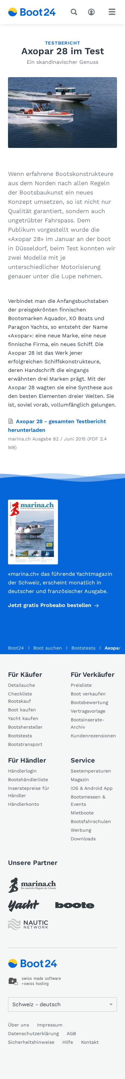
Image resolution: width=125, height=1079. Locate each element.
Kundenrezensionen (93, 735)
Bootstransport (25, 744)
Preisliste (81, 685)
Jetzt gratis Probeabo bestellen (49, 605)
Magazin (80, 779)
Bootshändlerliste (28, 779)
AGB (71, 1033)
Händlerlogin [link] (22, 771)
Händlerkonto (23, 804)
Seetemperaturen (91, 771)
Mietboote (82, 812)
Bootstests (20, 735)
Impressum (49, 1024)
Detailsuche (21, 685)
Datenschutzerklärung (33, 1033)
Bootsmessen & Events (88, 800)
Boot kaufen (22, 709)
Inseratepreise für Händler (28, 791)
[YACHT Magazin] (23, 905)
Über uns (18, 1024)
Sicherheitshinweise (31, 1042)
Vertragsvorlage (88, 711)
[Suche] (75, 12)
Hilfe (67, 1042)
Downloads (83, 838)
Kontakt (90, 1042)
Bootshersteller (25, 727)
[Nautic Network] (28, 924)
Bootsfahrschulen (91, 821)
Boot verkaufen (88, 693)
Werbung (81, 830)
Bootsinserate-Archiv (87, 723)
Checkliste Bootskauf (20, 697)
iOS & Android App (92, 788)
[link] (32, 885)
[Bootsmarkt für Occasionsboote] (32, 12)
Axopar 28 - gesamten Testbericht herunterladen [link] (57, 425)
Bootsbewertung (89, 702)
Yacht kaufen (23, 718)
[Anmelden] (93, 11)
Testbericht (62, 43)
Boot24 (16, 648)
